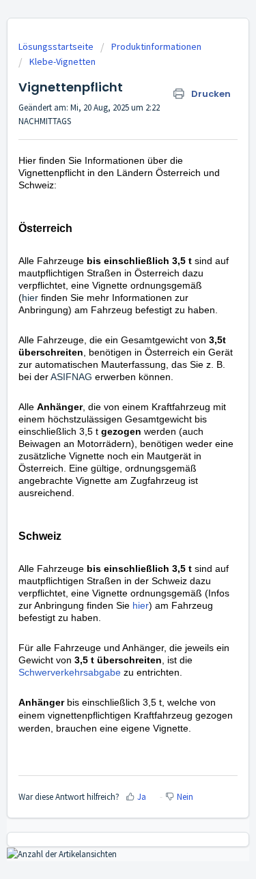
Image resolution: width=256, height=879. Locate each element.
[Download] (103, 433)
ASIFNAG (71, 376)
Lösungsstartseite (57, 46)
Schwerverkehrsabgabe (71, 672)
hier (31, 297)
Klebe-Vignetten (62, 61)
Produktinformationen (156, 46)
